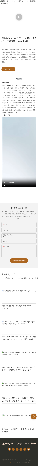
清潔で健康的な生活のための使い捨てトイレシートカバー (18, 307)
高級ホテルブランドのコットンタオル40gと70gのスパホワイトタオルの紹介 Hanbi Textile (19, 338)
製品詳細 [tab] (19, 79)
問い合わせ (8, 69)
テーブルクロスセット (9, 278)
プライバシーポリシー (23, 462)
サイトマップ (12, 462)
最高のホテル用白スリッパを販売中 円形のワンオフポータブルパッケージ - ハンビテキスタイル (18, 399)
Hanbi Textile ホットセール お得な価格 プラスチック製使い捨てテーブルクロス (18, 368)
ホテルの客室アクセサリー (26, 278)
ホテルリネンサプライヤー (19, 443)
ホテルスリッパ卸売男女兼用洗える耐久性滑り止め (18, 430)
